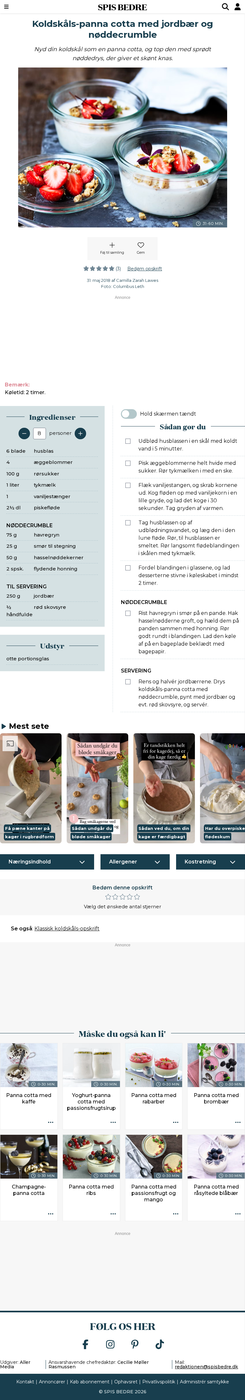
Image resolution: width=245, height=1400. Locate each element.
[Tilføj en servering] (80, 433)
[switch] (129, 414)
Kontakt (25, 1382)
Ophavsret (125, 1382)
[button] (31, 788)
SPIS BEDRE (122, 7)
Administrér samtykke (204, 1382)
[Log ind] (237, 6)
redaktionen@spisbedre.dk (206, 1367)
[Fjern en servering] (24, 433)
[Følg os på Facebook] (85, 1345)
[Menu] (27, 6)
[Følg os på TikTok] (160, 1345)
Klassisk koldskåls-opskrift (67, 929)
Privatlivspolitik (158, 1382)
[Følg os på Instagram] (110, 1345)
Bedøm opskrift (144, 269)
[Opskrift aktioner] (50, 1122)
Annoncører (52, 1382)
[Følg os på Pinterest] (135, 1345)
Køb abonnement (89, 1382)
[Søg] (225, 6)
